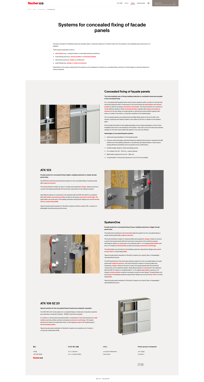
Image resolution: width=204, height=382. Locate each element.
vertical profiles (75, 57)
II (112, 252)
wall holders (59, 53)
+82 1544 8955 (37, 354)
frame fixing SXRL (52, 202)
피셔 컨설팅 (141, 351)
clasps (72, 60)
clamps (69, 63)
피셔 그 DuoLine (72, 351)
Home (29, 9)
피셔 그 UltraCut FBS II (74, 354)
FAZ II (155, 275)
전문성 (34, 9)
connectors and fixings (131, 107)
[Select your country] (148, 3)
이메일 (35, 351)
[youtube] (142, 364)
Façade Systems (41, 9)
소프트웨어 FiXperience (110, 351)
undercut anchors (80, 63)
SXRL (125, 252)
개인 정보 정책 (105, 378)
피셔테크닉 (141, 354)
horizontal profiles (89, 57)
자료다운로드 (107, 354)
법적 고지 (98, 378)
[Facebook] (139, 364)
